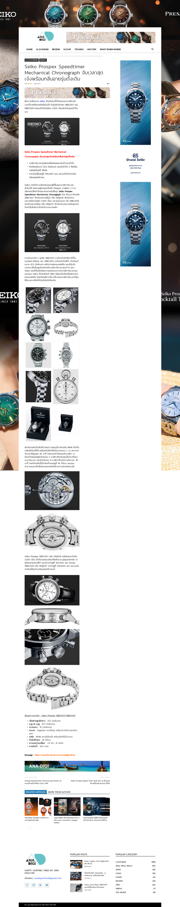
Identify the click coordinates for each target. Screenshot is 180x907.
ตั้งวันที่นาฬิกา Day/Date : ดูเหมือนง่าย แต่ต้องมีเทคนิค (95, 874)
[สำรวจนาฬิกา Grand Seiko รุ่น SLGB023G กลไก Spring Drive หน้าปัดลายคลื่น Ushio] (135, 163)
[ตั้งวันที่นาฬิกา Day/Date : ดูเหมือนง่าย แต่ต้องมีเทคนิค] (76, 876)
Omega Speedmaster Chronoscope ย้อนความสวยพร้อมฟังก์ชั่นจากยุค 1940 (43, 782)
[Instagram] (33, 885)
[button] (152, 49)
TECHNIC (79, 49)
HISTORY (91, 49)
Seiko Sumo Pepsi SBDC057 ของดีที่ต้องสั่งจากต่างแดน (95, 886)
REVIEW (56, 49)
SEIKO (43, 60)
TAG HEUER (121, 892)
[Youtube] (46, 885)
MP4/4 (30, 84)
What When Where (110, 49)
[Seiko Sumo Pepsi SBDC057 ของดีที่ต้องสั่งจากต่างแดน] (76, 888)
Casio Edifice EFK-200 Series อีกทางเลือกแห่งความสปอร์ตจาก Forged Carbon (67, 820)
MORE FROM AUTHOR (59, 792)
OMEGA (119, 888)
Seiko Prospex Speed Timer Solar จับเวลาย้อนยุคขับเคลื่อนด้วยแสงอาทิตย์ (90, 782)
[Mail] (40, 885)
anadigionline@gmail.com (47, 878)
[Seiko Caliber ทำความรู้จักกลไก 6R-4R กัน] (76, 864)
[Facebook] (27, 885)
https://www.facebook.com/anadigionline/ (55, 755)
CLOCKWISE (42, 49)
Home (29, 49)
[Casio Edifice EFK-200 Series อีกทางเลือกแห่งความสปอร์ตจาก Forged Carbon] (67, 806)
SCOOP (67, 49)
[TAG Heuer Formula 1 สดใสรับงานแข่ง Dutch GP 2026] (38, 806)
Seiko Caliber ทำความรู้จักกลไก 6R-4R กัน (96, 862)
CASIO (118, 873)
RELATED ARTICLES (35, 792)
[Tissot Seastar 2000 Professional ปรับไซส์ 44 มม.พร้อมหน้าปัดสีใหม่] (96, 806)
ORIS (118, 884)
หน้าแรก (27, 56)
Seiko (42, 101)
